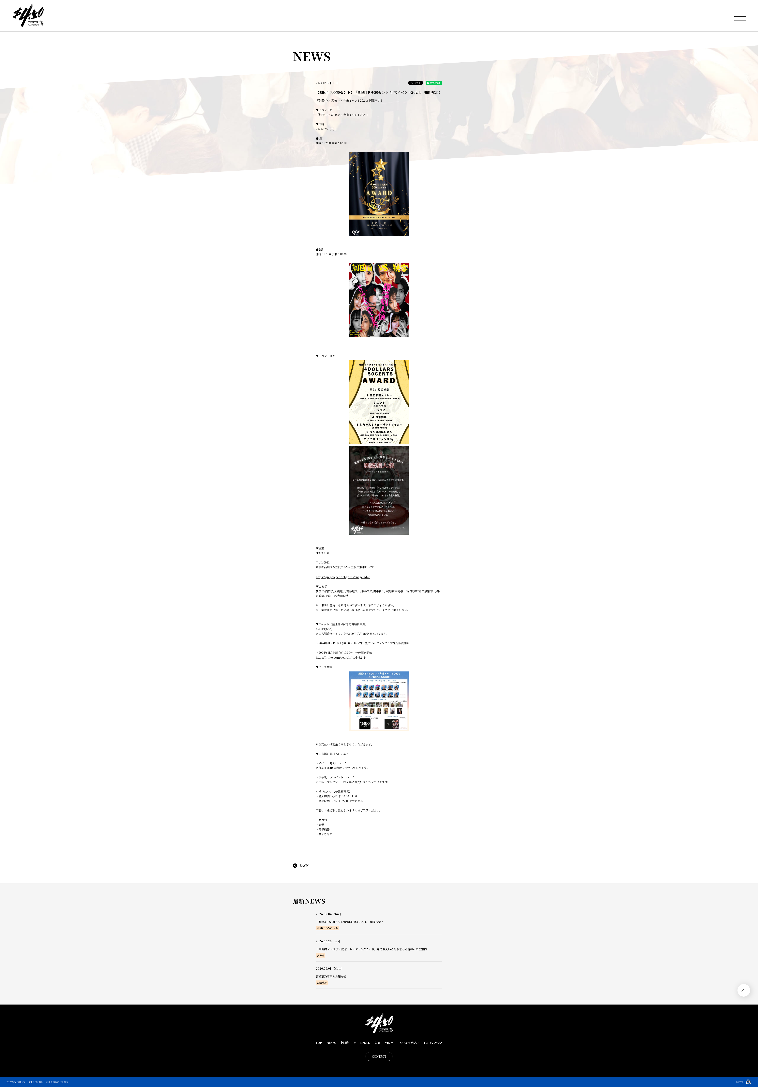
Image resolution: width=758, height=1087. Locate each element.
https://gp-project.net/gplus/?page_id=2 (343, 577)
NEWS (331, 1043)
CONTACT (379, 1056)
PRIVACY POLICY (15, 1081)
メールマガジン (409, 1043)
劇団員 (345, 1043)
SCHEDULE (362, 1043)
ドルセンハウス (433, 1043)
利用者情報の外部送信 (57, 1081)
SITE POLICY (35, 1081)
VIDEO (390, 1043)
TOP (319, 1043)
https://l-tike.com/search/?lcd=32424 (341, 657)
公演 (377, 1043)
